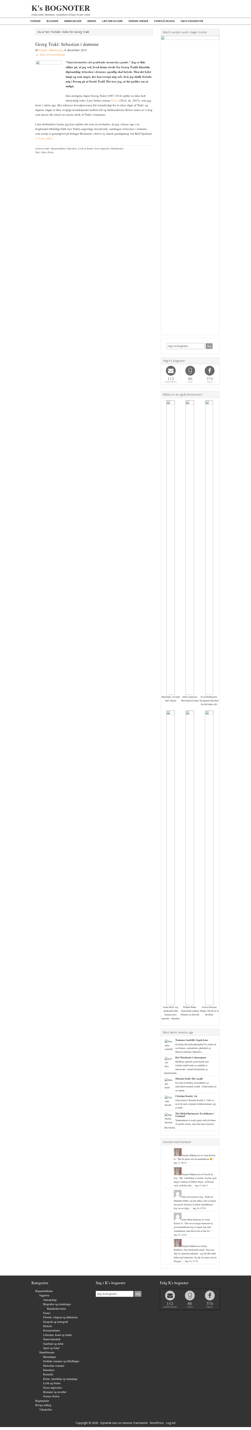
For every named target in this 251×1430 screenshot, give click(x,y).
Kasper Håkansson (191, 1155)
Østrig (50, 152)
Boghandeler (42, 1401)
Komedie (48, 1374)
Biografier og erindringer (57, 1304)
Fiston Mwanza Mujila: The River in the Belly (209, 1010)
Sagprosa (44, 1295)
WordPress (157, 1423)
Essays (46, 1313)
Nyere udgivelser (102, 148)
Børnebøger (49, 1357)
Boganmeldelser (58, 148)
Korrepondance (51, 1330)
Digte (43, 152)
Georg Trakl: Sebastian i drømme (67, 44)
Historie (47, 1326)
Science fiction (51, 1396)
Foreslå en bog (196, 1196)
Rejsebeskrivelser (56, 1308)
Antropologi (50, 1300)
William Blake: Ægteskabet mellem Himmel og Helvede (190, 1010)
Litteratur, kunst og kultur (57, 1335)
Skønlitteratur (117, 148)
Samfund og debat (53, 1344)
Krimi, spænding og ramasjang (60, 1379)
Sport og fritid (51, 1348)
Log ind (170, 1423)
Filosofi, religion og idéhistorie (60, 1317)
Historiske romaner (53, 1365)
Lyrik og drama (85, 148)
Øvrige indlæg (43, 1405)
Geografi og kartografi (55, 1322)
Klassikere (72, 148)
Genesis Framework (135, 1423)
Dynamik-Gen (108, 1423)
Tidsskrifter (45, 1409)
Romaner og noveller (54, 1392)
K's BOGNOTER (60, 8)
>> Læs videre (44, 138)
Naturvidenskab (51, 1339)
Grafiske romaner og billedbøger (61, 1361)
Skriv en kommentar (52, 54)
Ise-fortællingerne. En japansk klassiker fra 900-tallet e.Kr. (209, 700)
